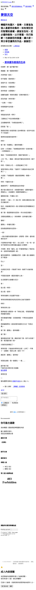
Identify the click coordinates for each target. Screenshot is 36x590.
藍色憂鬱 (4, 370)
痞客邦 (14, 381)
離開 (11, 586)
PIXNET (9, 561)
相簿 (6, 50)
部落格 (7, 52)
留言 (18, 381)
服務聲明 (20, 563)
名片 (6, 54)
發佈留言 (4, 405)
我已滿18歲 (5, 586)
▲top (2, 390)
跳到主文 (4, 20)
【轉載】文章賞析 (19, 386)
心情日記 (16, 46)
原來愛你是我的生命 (15, 62)
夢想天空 (7, 14)
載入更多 (4, 393)
